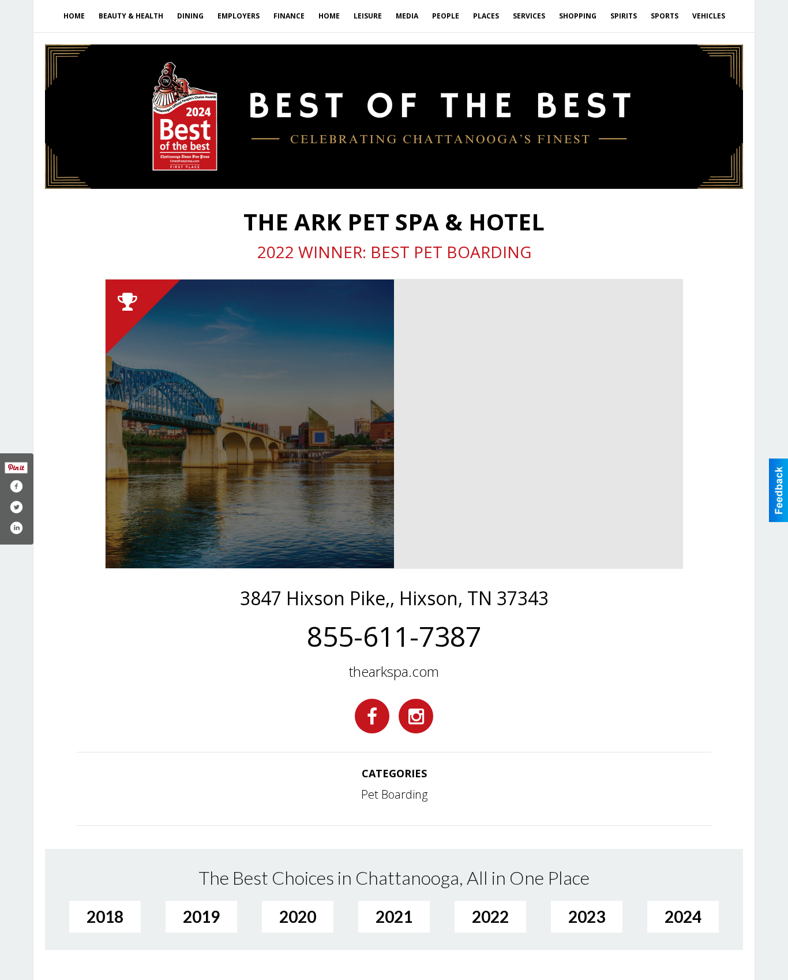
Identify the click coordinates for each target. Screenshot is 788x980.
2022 (490, 916)
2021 (394, 916)
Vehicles (708, 16)
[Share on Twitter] (16, 507)
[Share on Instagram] (16, 528)
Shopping (577, 16)
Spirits (623, 16)
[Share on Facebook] (16, 486)
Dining (190, 16)
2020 (297, 916)
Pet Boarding (394, 794)
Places (486, 16)
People (445, 16)
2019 (201, 916)
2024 (683, 916)
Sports (664, 16)
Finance (289, 16)
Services (529, 16)
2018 (105, 916)
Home (74, 16)
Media (407, 16)
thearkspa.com (394, 671)
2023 (586, 916)
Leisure (368, 16)
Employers (238, 16)
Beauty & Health (131, 16)
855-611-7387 (394, 636)
